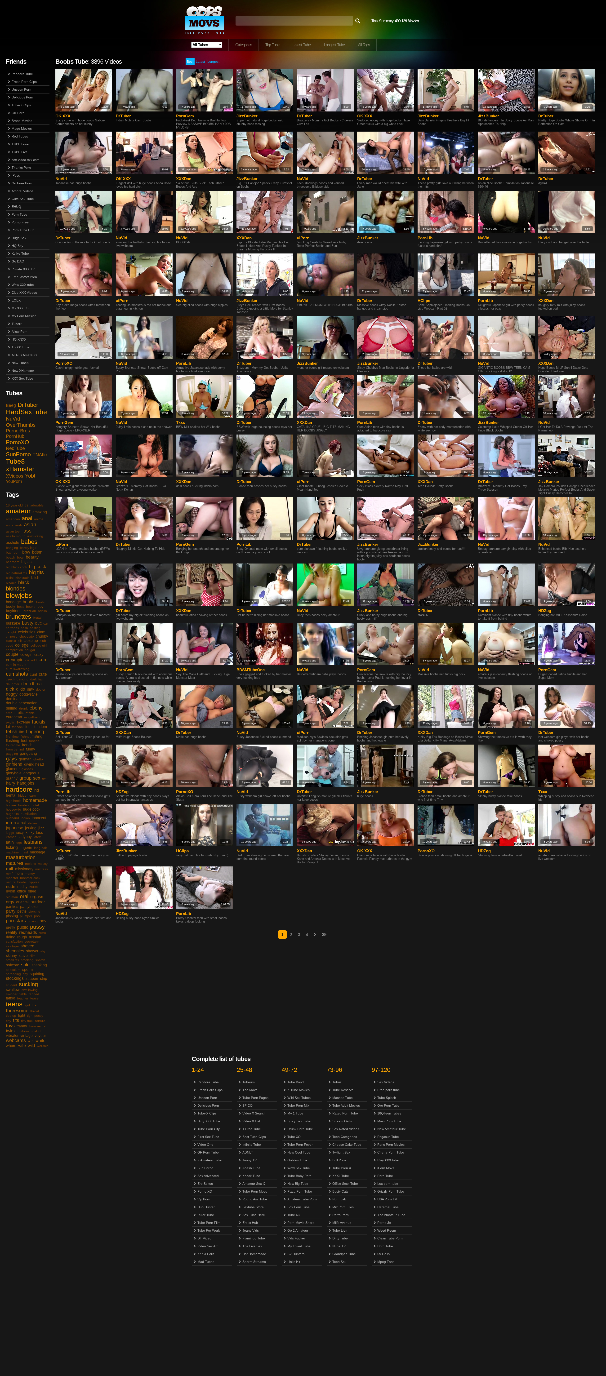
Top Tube (272, 45)
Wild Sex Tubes (299, 1098)
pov (43, 921)
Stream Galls (342, 1121)
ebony (36, 707)
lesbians (33, 842)
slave (23, 956)
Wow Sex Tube (298, 1168)
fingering (35, 731)
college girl (39, 645)
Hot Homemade (254, 1254)
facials (38, 721)
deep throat (32, 683)
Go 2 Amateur (297, 1230)
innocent (39, 818)
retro (42, 933)
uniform (23, 1031)
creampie (14, 659)
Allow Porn (19, 331)
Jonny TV (249, 1160)
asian (30, 525)
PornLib (425, 238)
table (23, 994)
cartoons (12, 628)
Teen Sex (339, 1262)
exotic (10, 722)
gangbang (28, 753)
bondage (13, 602)
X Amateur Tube (209, 1160)
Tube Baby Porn (299, 1176)
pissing (12, 916)
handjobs (25, 783)
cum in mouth (16, 664)
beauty (32, 557)
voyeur (40, 1036)
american (13, 519)
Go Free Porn (22, 183)
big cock (37, 566)
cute (43, 674)
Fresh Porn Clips (24, 82)
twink (11, 1031)
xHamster (20, 469)
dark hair (37, 679)
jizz (41, 828)
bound (31, 606)
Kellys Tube (20, 253)
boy (40, 606)
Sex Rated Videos (345, 1129)
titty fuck (27, 1021)
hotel (35, 805)
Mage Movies (22, 128)
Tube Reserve (342, 1090)
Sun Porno (205, 1168)
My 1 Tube (295, 1113)
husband (12, 818)
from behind (15, 749)
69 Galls (383, 1254)
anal (27, 518)
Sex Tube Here (253, 1215)
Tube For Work (208, 1230)
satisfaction (14, 941)
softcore (12, 965)
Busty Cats (340, 1191)
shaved (27, 946)
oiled (32, 891)
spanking (39, 965)
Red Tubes (20, 136)
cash (24, 628)
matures (14, 863)
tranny (22, 1026)
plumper (26, 916)
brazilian (29, 611)
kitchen (11, 837)
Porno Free (20, 222)
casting (35, 628)
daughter (12, 684)
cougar (30, 650)
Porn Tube (19, 214)
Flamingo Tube (253, 1238)
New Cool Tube (298, 1152)
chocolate (26, 636)
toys (10, 1025)
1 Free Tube (251, 1129)
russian (35, 937)
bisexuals (22, 578)
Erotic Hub (250, 1223)
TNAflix (40, 454)
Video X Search (254, 1113)
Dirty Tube (340, 1238)
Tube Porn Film (208, 1223)
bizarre (11, 583)
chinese (12, 636)
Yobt (30, 476)
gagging (12, 753)
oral (24, 896)
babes (29, 541)
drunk (23, 708)
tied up (11, 1015)
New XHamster (23, 371)
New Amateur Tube (391, 1129)
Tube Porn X (341, 1168)
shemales (15, 951)
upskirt (36, 1031)
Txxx (180, 422)
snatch (40, 960)
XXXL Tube (340, 1176)
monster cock (30, 878)
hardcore (19, 789)
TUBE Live (19, 152)
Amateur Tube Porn (302, 1199)
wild (31, 1045)
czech (10, 679)
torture (40, 1021)
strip (43, 979)
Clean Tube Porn (390, 1238)
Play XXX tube (388, 1160)
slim (33, 956)
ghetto (38, 759)
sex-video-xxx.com (26, 160)
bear (20, 557)
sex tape (12, 946)
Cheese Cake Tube (346, 1144)
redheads (28, 932)
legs (19, 842)
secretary (32, 941)
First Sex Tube (208, 1137)
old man (12, 897)
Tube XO (294, 1137)
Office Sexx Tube (345, 1183)
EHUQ (16, 207)
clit (20, 641)
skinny (11, 956)
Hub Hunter (206, 1207)
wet (31, 1041)
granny (12, 778)
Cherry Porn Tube (390, 1152)
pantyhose (29, 907)
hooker (11, 805)
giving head (34, 764)
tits (16, 1020)
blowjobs (19, 595)
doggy (12, 694)
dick (10, 689)
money (30, 873)
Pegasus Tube (388, 1137)
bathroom (13, 552)
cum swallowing (17, 669)
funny (30, 749)
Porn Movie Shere (300, 1223)
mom (18, 873)
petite (22, 911)
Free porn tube (388, 1090)
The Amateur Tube (391, 1215)
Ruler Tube (205, 1215)
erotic (19, 713)
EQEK (16, 300)
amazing (39, 512)
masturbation (21, 857)
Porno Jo (384, 1223)
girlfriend (14, 764)
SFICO (247, 1105)
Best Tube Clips (254, 1137)
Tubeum (248, 1082)
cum (43, 659)
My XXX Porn (21, 308)
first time (12, 736)
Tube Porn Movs (254, 1191)
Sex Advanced (208, 1176)
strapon (32, 979)
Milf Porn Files (343, 1207)
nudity (22, 887)
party (10, 911)
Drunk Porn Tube (300, 1129)
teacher (22, 998)
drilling (11, 708)
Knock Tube (251, 1176)
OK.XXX (62, 116)
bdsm (37, 552)
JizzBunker (247, 116)
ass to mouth (15, 536)
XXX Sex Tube (22, 378)
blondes (15, 588)
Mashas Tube (342, 1098)
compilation (14, 650)
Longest (213, 61)
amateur (18, 511)
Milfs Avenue (341, 1223)
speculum (13, 970)
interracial (16, 822)
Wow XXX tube (23, 285)
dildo (20, 689)
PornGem (185, 116)
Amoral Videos (22, 191)
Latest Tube (302, 45)
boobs (28, 601)
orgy (10, 902)
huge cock (31, 809)
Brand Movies (22, 121)
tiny (8, 1021)
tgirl (27, 1005)
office (21, 891)
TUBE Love (20, 144)
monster (12, 878)
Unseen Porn (21, 89)
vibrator (12, 1036)
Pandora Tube (22, 74)
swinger (12, 994)
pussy (37, 926)
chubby (42, 636)
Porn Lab (339, 1199)
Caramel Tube (388, 1207)
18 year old (14, 505)
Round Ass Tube (254, 1199)
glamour (13, 769)
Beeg (11, 405)
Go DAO (18, 261)
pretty (10, 927)
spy (25, 974)
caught (11, 632)
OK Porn (18, 113)
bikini (9, 578)
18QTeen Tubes (389, 1113)
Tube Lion (339, 1230)
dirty (30, 689)
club (43, 641)
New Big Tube (297, 1183)
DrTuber (28, 405)
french (27, 745)
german (25, 759)
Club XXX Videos (24, 292)
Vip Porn (203, 1199)
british (42, 611)
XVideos (14, 476)
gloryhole (14, 773)
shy (42, 951)
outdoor (38, 902)
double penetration (21, 703)
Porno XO (204, 1191)
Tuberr (17, 324)
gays (11, 759)
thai (34, 1005)
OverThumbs (21, 425)
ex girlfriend (32, 717)
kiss (39, 832)
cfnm (41, 632)
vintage (26, 1036)
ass (27, 531)
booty (10, 606)
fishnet (26, 736)
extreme (23, 722)
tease (34, 998)
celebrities (26, 632)
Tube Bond (295, 1082)
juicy (20, 832)
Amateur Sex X (253, 1183)
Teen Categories (344, 1137)
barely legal (28, 548)
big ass (27, 562)
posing (33, 921)
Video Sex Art (207, 1246)
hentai (11, 795)
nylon (10, 891)
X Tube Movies (298, 1090)
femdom (40, 727)
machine (12, 852)
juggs (10, 832)
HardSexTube (26, 412)
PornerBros (18, 430)
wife (22, 1045)
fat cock (17, 727)
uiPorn (303, 238)
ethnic (30, 713)
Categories (243, 45)
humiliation (29, 814)
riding (10, 937)
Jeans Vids (250, 1230)
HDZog (544, 610)
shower (32, 951)
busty (27, 623)
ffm (21, 732)
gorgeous (31, 773)
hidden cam (27, 795)
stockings (15, 978)
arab (18, 525)
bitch (35, 578)
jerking (30, 828)
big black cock (16, 567)
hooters (24, 805)
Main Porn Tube (389, 1121)
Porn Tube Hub (23, 230)
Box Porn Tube (298, 1207)
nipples (33, 882)
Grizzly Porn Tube (390, 1191)
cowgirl (26, 654)
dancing (22, 679)
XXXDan (183, 179)
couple (12, 654)
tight (21, 1015)
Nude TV (339, 1246)
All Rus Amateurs (24, 355)
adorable (37, 505)
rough (22, 937)
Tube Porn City (208, 1129)
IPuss (16, 175)
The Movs (249, 1090)
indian (25, 818)
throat (34, 1011)
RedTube (15, 448)
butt (38, 623)
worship (43, 1046)
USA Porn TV (387, 1199)
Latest (200, 61)
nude (10, 886)
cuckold (31, 660)
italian (32, 823)
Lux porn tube (387, 1183)
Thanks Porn (21, 167)
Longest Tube (334, 45)
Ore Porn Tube (388, 1105)
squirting (37, 974)
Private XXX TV (23, 269)
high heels (13, 801)
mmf (9, 873)
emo (9, 713)
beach (10, 557)
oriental (22, 902)
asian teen (14, 531)
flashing (12, 741)
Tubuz (337, 1082)
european (14, 717)
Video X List (251, 1121)
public (22, 927)
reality (11, 932)
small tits (12, 960)
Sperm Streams (254, 1262)
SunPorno (18, 454)
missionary (24, 869)
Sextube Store (253, 1207)
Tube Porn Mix (298, 1105)
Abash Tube (251, 1168)
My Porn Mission (24, 316)
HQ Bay (17, 246)
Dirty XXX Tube (208, 1121)
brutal (37, 617)
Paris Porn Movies (391, 1144)
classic (11, 641)
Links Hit (293, 1262)
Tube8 (15, 461)
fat (8, 727)
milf (9, 868)
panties (12, 907)
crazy (38, 654)
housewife (13, 809)
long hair (40, 848)
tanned (34, 994)
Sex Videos (385, 1082)
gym (45, 778)
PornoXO (17, 442)
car (45, 623)
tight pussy (35, 1015)
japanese (14, 828)
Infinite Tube (251, 1144)
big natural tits (16, 573)
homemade (35, 800)
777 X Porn (205, 1254)
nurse (33, 887)
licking (12, 847)
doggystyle (28, 694)
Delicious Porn (22, 97)
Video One (205, 1144)
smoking (27, 960)
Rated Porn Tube (345, 1113)
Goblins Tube (297, 1160)
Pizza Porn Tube (299, 1191)
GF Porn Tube (208, 1152)
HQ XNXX (19, 339)
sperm (27, 970)
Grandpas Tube (344, 1254)
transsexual (37, 1026)
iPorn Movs (385, 1168)
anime (38, 519)
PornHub (15, 436)
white (40, 1040)
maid (24, 852)
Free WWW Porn (24, 277)
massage (37, 852)
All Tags (364, 45)
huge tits (12, 814)
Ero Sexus (205, 1183)
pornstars (16, 920)
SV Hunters (295, 1254)
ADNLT (247, 1152)
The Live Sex (252, 1246)
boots (40, 602)
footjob (34, 741)
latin (10, 842)
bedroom (12, 562)
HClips (424, 300)
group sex (29, 778)
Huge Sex (19, 238)
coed (9, 645)
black (23, 582)
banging (12, 548)
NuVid (13, 419)
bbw (26, 552)
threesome (17, 1010)
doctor (40, 689)
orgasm (37, 896)
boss (20, 606)
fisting (37, 736)
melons (30, 864)
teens (14, 1004)
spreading (13, 974)
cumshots (17, 674)
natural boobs (16, 882)
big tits (36, 572)
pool (37, 916)
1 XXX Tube (20, 347)
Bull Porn (339, 1160)
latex (37, 837)
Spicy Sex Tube (299, 1121)
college (22, 645)
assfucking (35, 536)
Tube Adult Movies (346, 1105)
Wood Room (386, 1230)
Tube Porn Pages (255, 1098)
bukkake (13, 623)
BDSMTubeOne (250, 670)
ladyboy (25, 837)
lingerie (26, 848)
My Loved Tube (299, 1246)
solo (25, 964)
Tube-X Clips (21, 105)
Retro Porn (340, 1215)
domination (15, 699)
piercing (34, 911)
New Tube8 (20, 363)
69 (26, 505)
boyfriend (14, 611)
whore (11, 1046)
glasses (27, 769)
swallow (13, 990)
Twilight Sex (341, 1152)
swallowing (30, 990)
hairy (10, 783)
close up (31, 641)
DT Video (204, 1238)
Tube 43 (293, 1215)
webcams (16, 1040)
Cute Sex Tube (23, 199)
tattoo (10, 998)
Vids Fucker (296, 1238)
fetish (11, 731)
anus (9, 525)
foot (24, 741)
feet (28, 727)
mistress (41, 869)
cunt (33, 674)
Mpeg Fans (385, 1262)
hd (36, 790)
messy (43, 864)
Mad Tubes (205, 1262)
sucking (28, 984)
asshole (12, 543)
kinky (30, 832)
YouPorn (14, 481)
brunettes (18, 616)
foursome (13, 745)
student (11, 985)
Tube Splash (386, 1098)
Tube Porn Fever (300, 1144)
